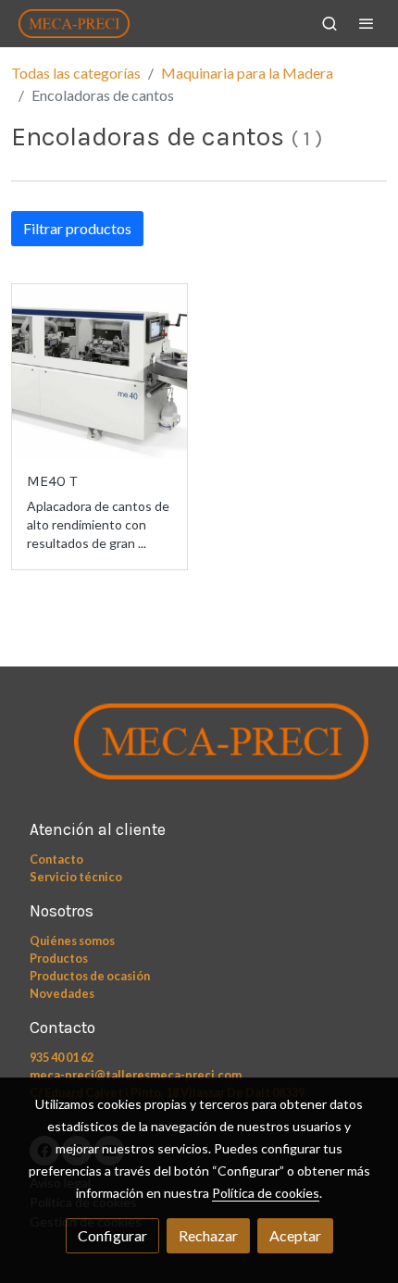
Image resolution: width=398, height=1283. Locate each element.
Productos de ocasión (90, 975)
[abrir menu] (366, 23)
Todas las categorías (76, 72)
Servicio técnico (76, 876)
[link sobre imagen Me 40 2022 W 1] (99, 371)
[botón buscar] (329, 23)
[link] (74, 23)
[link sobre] (199, 752)
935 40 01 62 (61, 1057)
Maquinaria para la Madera (247, 72)
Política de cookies (265, 1193)
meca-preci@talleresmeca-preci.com (136, 1074)
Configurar (112, 1235)
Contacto (56, 859)
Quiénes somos (72, 940)
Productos (59, 958)
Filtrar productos (77, 228)
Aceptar (295, 1235)
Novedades (62, 993)
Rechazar (208, 1235)
